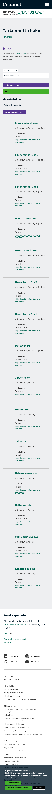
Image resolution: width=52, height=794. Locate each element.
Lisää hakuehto (12, 85)
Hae (6, 92)
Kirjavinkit (9, 686)
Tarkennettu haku (11, 679)
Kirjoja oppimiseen (12, 696)
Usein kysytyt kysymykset (14, 744)
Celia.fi (7, 633)
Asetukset (39, 787)
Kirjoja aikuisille (11, 689)
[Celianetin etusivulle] (12, 5)
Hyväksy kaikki (13, 783)
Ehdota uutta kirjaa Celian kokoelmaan (20, 699)
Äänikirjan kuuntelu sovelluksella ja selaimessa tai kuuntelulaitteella (19, 719)
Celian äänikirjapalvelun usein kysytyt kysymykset (20, 710)
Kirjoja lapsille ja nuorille (14, 693)
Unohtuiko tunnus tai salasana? (17, 727)
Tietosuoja (9, 642)
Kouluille (7, 754)
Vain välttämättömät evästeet (18, 787)
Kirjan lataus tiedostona (14, 724)
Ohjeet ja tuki (10, 706)
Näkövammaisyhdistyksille (15, 757)
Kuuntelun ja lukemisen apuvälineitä (19, 731)
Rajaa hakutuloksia (15, 112)
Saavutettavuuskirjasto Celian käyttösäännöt (23, 734)
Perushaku (7, 36)
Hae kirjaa (36, 12)
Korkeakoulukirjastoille (14, 751)
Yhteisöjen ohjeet (12, 741)
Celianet (21, 12)
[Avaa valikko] (47, 4)
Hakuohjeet (8, 715)
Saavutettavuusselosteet (15, 639)
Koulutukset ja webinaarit (15, 764)
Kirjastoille (8, 747)
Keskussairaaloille (11, 761)
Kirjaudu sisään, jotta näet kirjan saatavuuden (27, 141)
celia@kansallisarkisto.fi (15, 624)
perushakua (22, 53)
